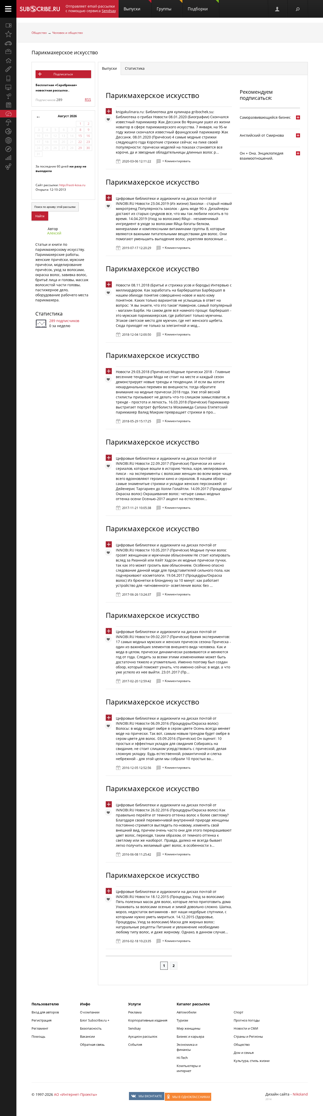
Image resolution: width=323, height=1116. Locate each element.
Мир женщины (188, 1028)
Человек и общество (67, 33)
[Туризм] (8, 149)
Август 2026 (67, 116)
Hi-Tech (182, 1057)
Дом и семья (244, 1052)
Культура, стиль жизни (252, 1060)
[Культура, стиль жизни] (8, 96)
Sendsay (134, 1028)
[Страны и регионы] (8, 140)
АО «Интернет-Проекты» (75, 1094)
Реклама (135, 1012)
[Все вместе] (8, 25)
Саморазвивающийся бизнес (265, 117)
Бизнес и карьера (190, 1036)
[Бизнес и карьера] (8, 52)
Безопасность (91, 1028)
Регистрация (41, 1020)
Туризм (182, 1020)
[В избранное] (109, 120)
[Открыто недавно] (8, 34)
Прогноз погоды (247, 1020)
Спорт (238, 1012)
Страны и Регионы (248, 1036)
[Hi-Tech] (8, 78)
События (135, 1044)
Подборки (198, 9)
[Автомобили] (8, 43)
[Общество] (8, 113)
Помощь (38, 1036)
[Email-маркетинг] (8, 167)
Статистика (49, 313)
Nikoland (300, 1094)
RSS (88, 99)
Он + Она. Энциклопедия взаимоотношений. (261, 156)
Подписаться (63, 74)
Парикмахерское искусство (65, 52)
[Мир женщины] (8, 69)
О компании (89, 1012)
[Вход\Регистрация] (277, 9)
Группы (164, 9)
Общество (39, 33)
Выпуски (132, 9)
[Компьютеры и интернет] (8, 87)
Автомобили (186, 1012)
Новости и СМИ (246, 1028)
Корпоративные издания (147, 1020)
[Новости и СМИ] (8, 105)
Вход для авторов (45, 1012)
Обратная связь (92, 1044)
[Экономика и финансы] (8, 158)
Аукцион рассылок (142, 1036)
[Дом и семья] (8, 60)
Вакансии (87, 1036)
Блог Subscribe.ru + (95, 1020)
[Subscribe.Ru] (39, 9)
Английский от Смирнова (262, 135)
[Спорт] (8, 131)
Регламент (40, 1028)
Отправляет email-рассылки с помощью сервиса (91, 8)
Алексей (54, 233)
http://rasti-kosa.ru (72, 185)
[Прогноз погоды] (8, 122)
